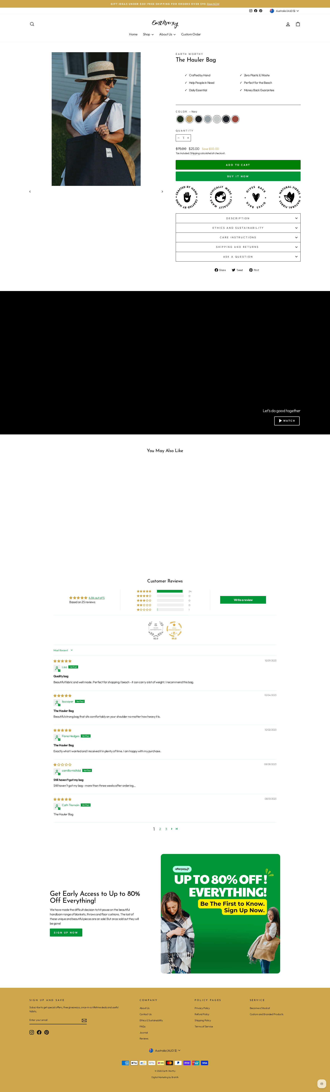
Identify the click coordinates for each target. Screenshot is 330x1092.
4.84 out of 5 (97, 598)
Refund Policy (202, 1014)
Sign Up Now (66, 932)
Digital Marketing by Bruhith (165, 1077)
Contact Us (146, 1014)
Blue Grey (208, 119)
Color (186, 111)
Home (133, 34)
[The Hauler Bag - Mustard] (51, 546)
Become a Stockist (260, 1008)
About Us (165, 34)
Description (238, 218)
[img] (62, 661)
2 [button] (160, 829)
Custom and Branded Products (266, 1014)
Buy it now (238, 176)
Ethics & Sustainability (151, 1020)
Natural (217, 119)
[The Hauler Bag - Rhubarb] (77, 546)
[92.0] (155, 629)
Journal (144, 1032)
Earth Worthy (189, 53)
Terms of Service (204, 1026)
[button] (144, 591)
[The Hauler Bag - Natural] (67, 546)
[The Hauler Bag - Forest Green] (46, 546)
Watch (289, 420)
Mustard (189, 119)
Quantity (185, 130)
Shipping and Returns (238, 246)
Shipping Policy (203, 1020)
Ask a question (238, 256)
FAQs (142, 1026)
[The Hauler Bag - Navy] (72, 546)
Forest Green (180, 119)
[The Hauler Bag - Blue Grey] (62, 546)
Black (198, 119)
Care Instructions (238, 237)
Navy (226, 119)
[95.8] (174, 629)
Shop (147, 34)
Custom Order (191, 34)
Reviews (144, 1038)
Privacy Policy (202, 1008)
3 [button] (166, 829)
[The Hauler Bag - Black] (56, 546)
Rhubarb (235, 119)
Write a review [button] (243, 600)
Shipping (195, 153)
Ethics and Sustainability (238, 227)
